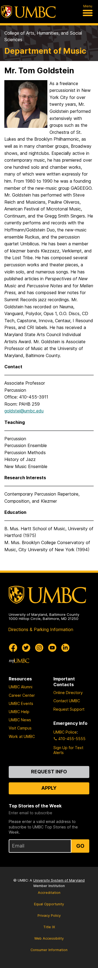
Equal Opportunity (49, 904)
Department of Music (45, 51)
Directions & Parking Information (40, 629)
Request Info (49, 771)
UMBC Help (19, 711)
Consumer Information (49, 950)
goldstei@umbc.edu (24, 411)
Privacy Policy (49, 915)
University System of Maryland (59, 880)
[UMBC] (28, 11)
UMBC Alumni (20, 686)
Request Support (68, 709)
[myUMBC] (19, 661)
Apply (49, 788)
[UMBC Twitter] (26, 648)
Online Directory (68, 692)
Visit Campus (20, 728)
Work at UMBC (22, 736)
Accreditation (49, 893)
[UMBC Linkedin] (65, 648)
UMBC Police (65, 732)
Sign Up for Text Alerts (68, 750)
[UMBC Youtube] (52, 648)
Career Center (22, 695)
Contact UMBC (66, 700)
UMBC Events (21, 703)
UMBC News (20, 719)
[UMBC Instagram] (39, 648)
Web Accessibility (49, 938)
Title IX (49, 927)
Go (80, 846)
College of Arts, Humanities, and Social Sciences (43, 36)
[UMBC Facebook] (13, 648)
